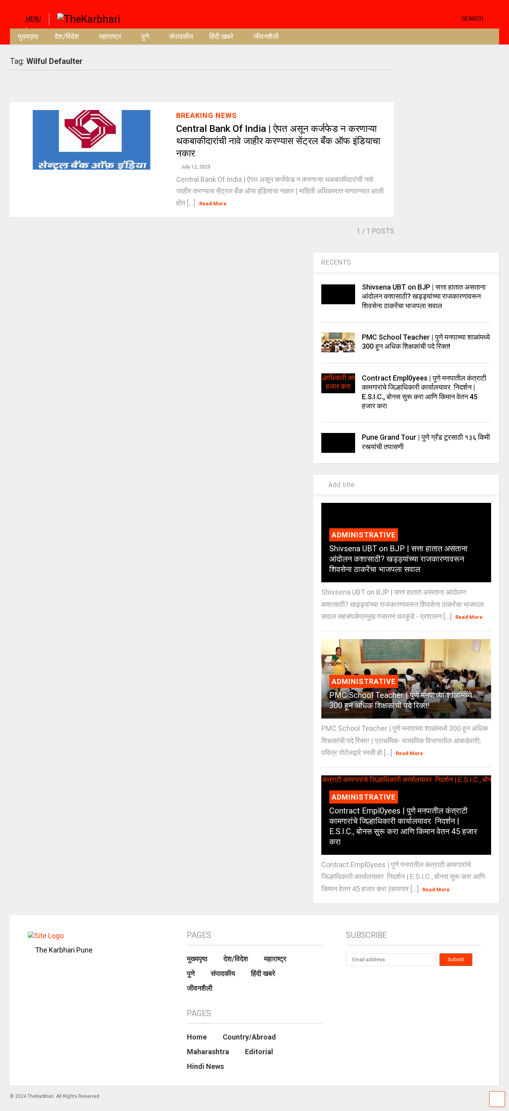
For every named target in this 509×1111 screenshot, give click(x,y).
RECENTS (336, 262)
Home (197, 1037)
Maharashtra (208, 1051)
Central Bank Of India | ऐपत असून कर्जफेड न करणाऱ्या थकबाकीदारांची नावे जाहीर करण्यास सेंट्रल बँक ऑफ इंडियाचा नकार (278, 141)
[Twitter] (422, 18)
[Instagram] (440, 18)
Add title (340, 485)
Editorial (259, 1051)
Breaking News (206, 115)
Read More (213, 204)
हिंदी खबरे (221, 36)
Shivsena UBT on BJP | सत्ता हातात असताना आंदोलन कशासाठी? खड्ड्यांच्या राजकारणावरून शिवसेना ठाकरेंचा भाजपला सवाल (424, 296)
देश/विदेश (66, 36)
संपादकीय (181, 36)
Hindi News (205, 1066)
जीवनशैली (266, 36)
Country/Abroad (249, 1037)
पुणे (145, 36)
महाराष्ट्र (110, 36)
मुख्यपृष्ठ (28, 36)
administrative (364, 535)
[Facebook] (452, 18)
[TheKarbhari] (84, 18)
